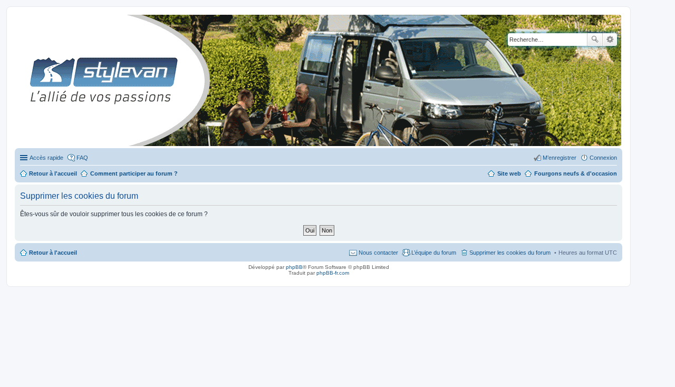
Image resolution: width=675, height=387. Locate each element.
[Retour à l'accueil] (23, 80)
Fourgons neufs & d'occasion (575, 173)
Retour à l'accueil (53, 252)
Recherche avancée (610, 39)
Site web (509, 173)
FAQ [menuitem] (82, 157)
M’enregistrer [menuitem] (559, 157)
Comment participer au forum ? (134, 173)
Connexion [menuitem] (603, 157)
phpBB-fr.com (332, 273)
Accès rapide (46, 157)
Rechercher (595, 39)
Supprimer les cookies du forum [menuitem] (510, 252)
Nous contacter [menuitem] (378, 252)
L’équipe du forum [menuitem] (433, 252)
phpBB (294, 267)
